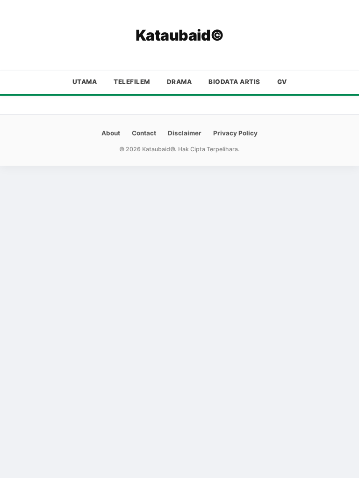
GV (282, 81)
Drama (179, 81)
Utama (84, 81)
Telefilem (132, 81)
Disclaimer (184, 133)
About (110, 133)
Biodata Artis (234, 81)
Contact (144, 133)
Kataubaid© (180, 35)
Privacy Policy (235, 133)
